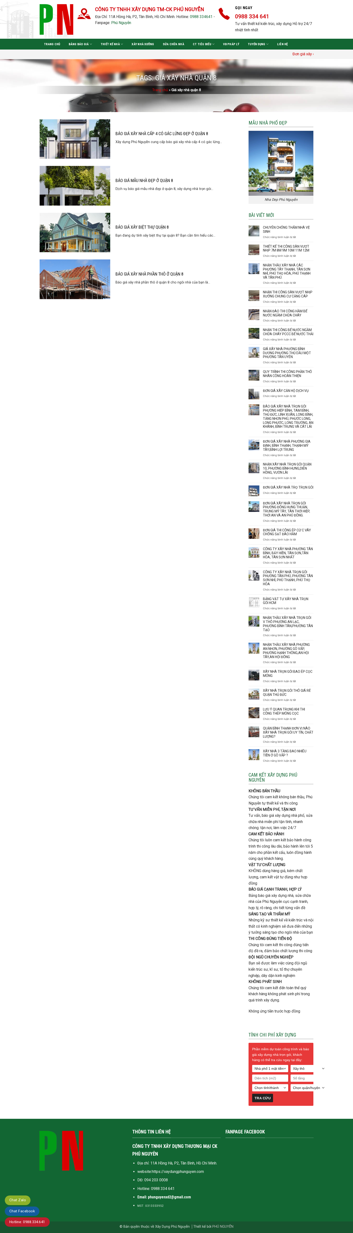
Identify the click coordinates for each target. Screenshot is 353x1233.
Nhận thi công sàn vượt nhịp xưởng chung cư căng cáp (287, 294)
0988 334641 (201, 16)
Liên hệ (282, 44)
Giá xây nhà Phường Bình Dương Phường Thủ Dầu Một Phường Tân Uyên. (287, 353)
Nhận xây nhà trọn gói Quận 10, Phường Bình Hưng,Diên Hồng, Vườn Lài (287, 468)
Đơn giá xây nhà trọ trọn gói (288, 487)
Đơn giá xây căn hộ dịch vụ (286, 391)
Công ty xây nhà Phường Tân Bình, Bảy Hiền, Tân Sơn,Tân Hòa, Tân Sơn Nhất (288, 553)
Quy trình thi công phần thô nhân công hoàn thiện (287, 374)
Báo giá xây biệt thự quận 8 (142, 227)
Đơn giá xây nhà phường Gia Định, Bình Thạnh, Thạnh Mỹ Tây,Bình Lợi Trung (286, 446)
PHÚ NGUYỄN (222, 1227)
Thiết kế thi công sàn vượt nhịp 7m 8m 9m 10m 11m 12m (286, 248)
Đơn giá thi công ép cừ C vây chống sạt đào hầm (287, 532)
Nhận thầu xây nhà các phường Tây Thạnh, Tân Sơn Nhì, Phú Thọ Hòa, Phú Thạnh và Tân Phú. (286, 271)
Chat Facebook (22, 1211)
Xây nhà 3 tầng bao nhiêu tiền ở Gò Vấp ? (284, 753)
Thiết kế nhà (110, 44)
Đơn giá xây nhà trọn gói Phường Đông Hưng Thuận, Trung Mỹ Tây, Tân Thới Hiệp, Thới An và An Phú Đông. (286, 509)
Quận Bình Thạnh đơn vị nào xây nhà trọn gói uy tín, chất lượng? (288, 732)
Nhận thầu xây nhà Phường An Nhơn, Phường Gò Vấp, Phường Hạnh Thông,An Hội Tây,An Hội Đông (286, 651)
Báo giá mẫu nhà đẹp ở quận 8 (144, 180)
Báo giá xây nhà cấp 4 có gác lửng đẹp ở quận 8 (162, 133)
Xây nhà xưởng (143, 44)
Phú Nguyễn (121, 22)
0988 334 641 (163, 1188)
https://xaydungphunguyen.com (178, 1171)
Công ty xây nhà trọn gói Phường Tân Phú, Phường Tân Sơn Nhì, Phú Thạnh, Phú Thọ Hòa (288, 578)
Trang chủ (52, 44)
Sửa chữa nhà (173, 44)
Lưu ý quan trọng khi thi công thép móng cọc (284, 711)
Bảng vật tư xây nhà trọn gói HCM (285, 601)
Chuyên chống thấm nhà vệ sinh (286, 229)
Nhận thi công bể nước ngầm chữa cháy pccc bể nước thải (288, 332)
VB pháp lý (231, 44)
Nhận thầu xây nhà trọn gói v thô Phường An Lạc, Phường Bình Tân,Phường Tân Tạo (288, 624)
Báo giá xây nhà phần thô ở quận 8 (149, 274)
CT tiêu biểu (202, 44)
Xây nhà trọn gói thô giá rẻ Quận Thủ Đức (287, 693)
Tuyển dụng (256, 44)
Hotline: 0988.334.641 (27, 1222)
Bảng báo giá (79, 44)
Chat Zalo (17, 1200)
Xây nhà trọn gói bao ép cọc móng (287, 674)
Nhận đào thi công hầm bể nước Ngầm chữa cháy (285, 313)
